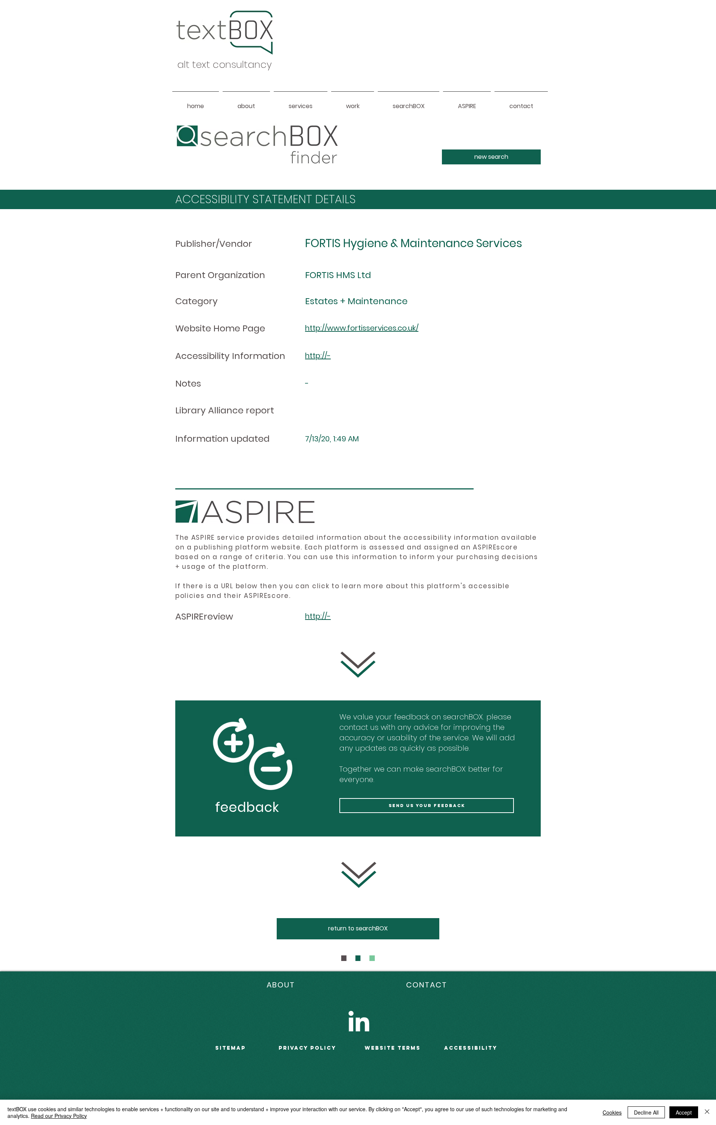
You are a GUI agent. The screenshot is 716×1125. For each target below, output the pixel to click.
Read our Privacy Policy (59, 1115)
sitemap (230, 1048)
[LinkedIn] (359, 1021)
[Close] (707, 1112)
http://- (318, 355)
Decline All (646, 1112)
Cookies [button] (612, 1112)
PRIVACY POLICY (307, 1048)
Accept (684, 1112)
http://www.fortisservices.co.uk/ (361, 328)
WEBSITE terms (393, 1048)
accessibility (470, 1048)
